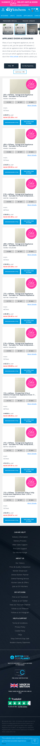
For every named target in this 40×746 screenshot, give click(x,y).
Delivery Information (20, 537)
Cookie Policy (20, 631)
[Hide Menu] (16, 9)
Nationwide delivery (10, 21)
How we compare (29, 21)
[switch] (33, 10)
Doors (19, 16)
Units (12, 16)
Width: (5, 108)
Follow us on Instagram (20, 612)
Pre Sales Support (20, 549)
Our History (20, 563)
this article (14, 57)
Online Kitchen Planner (20, 575)
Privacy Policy (20, 627)
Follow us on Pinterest (20, 609)
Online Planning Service (20, 579)
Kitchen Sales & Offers (20, 582)
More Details (32, 105)
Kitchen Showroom (20, 571)
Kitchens (4, 16)
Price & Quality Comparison (20, 567)
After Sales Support (20, 545)
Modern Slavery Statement (20, 642)
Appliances (28, 16)
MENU (3, 9)
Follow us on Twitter (20, 601)
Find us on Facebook (20, 597)
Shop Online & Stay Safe (20, 639)
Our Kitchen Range (20, 552)
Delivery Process (20, 541)
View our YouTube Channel (20, 605)
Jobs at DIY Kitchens (20, 586)
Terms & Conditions (19, 623)
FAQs (20, 635)
